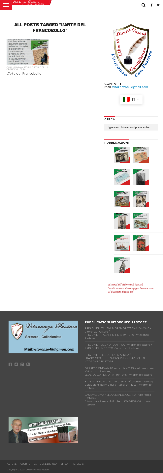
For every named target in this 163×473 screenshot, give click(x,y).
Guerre (25, 463)
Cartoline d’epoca (45, 463)
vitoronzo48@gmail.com (130, 87)
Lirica (64, 463)
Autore (11, 463)
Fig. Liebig (78, 463)
